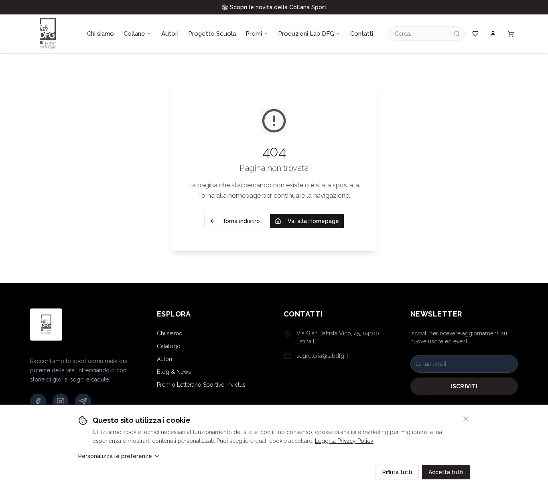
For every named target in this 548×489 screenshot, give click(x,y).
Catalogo (169, 346)
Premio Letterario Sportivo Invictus (201, 384)
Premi (254, 33)
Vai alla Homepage (313, 221)
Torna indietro (241, 221)
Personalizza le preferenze (115, 456)
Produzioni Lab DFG (306, 33)
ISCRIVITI (464, 386)
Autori (164, 359)
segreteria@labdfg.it (322, 356)
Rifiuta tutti (397, 472)
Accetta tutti (445, 472)
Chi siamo (170, 333)
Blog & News (174, 372)
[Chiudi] (466, 419)
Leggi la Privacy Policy (344, 441)
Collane (134, 33)
